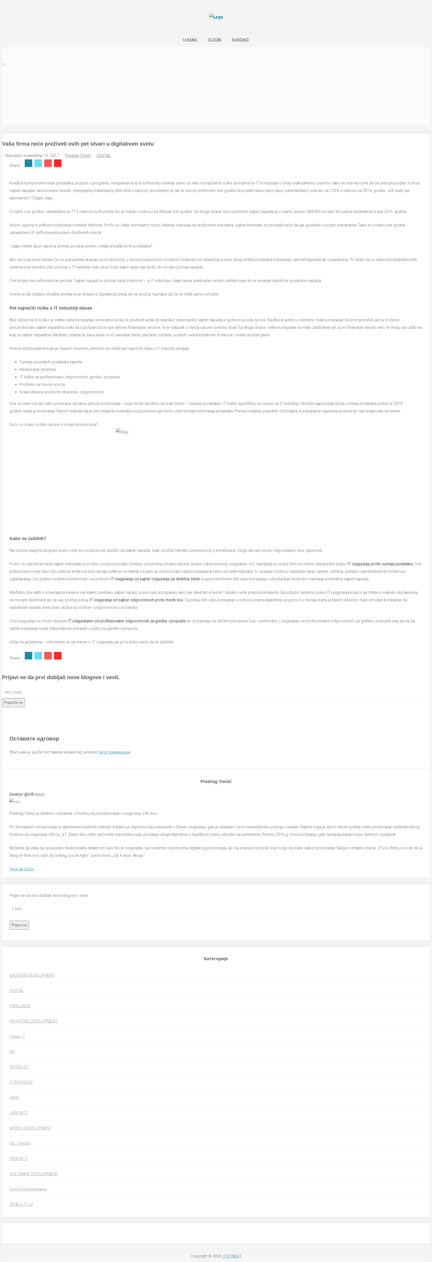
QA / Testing (20, 1143)
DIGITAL (104, 155)
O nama (190, 40)
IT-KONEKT (232, 1256)
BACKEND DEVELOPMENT (32, 975)
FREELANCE (20, 1005)
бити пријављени (114, 752)
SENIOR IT (19, 1158)
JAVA (14, 1097)
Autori (214, 40)
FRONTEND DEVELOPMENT (34, 1021)
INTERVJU (19, 1067)
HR (12, 1051)
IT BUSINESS (21, 1082)
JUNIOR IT (19, 1112)
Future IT (17, 1036)
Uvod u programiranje (28, 1189)
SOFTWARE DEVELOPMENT (34, 1173)
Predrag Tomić (78, 155)
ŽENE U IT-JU (21, 1204)
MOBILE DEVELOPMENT (31, 1128)
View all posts (22, 869)
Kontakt (240, 40)
